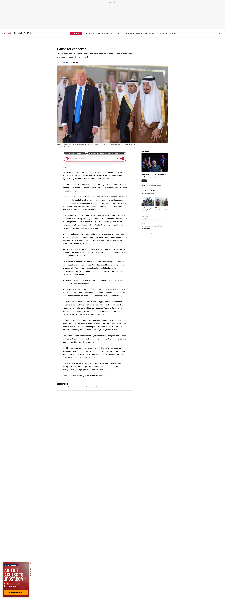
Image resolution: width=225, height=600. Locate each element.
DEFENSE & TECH (151, 33)
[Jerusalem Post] (19, 33)
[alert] (16, 579)
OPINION (163, 33)
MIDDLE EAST (115, 33)
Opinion (69, 43)
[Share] (59, 62)
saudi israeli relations (96, 387)
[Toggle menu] (3, 33)
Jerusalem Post (61, 43)
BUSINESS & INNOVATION (133, 33)
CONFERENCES (76, 33)
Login (219, 33)
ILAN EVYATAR (68, 165)
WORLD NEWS (103, 33)
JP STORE (173, 33)
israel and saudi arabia (63, 387)
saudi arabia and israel (80, 387)
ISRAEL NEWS (89, 33)
